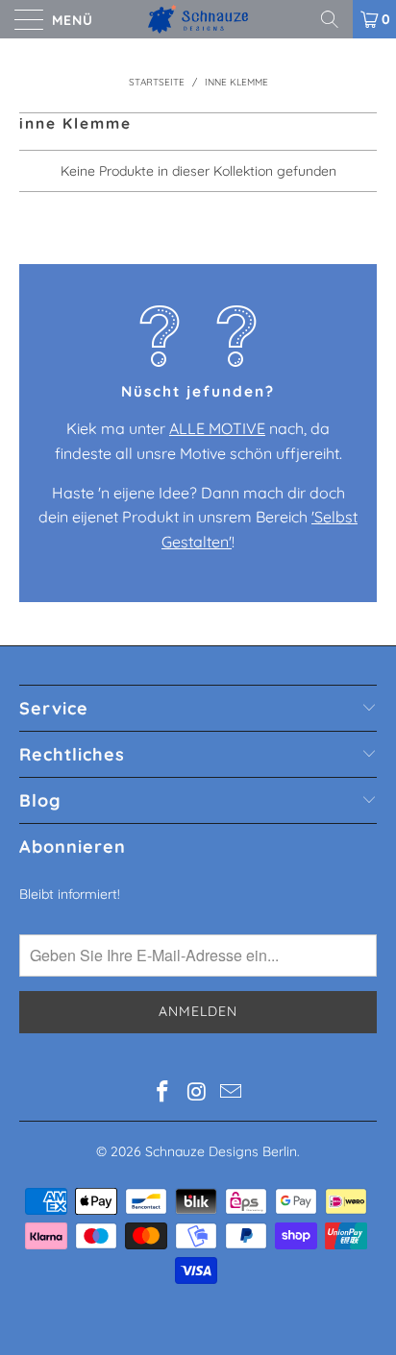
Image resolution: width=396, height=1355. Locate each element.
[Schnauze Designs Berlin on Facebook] (162, 1093)
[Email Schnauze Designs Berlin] (231, 1093)
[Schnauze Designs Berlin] (198, 19)
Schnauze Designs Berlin (221, 1151)
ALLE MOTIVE (217, 428)
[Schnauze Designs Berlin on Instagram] (197, 1093)
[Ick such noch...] (336, 19)
